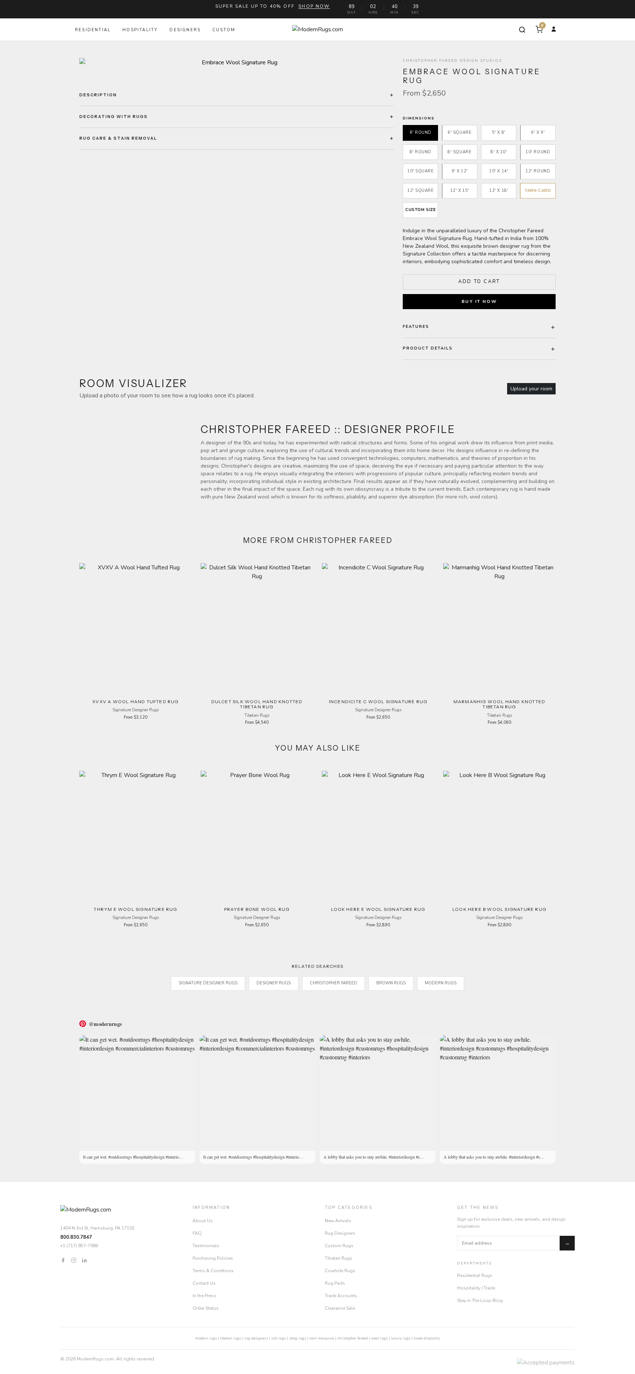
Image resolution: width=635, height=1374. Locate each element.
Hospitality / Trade (476, 1288)
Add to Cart (479, 281)
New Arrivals (338, 1221)
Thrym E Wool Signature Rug (135, 909)
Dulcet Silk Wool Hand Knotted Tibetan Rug (257, 704)
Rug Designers (340, 1233)
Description (98, 94)
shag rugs (297, 1338)
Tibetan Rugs (338, 1258)
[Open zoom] (236, 62)
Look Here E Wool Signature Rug (378, 909)
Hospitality (140, 30)
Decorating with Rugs (113, 116)
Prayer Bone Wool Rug (257, 909)
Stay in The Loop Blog (480, 1300)
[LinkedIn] (84, 1260)
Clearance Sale (340, 1308)
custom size (420, 209)
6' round (420, 132)
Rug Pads (335, 1283)
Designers (185, 30)
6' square (459, 132)
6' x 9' (538, 132)
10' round (537, 152)
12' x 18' (498, 190)
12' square (420, 190)
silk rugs (278, 1338)
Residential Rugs (474, 1275)
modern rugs (206, 1338)
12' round (537, 171)
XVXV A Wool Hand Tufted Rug (135, 701)
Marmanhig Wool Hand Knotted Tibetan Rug (499, 704)
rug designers (256, 1338)
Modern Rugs (440, 983)
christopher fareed (352, 1338)
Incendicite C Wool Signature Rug (378, 701)
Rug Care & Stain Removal (118, 138)
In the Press (204, 1296)
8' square (459, 152)
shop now (314, 6)
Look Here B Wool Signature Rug (499, 909)
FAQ (197, 1233)
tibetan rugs (230, 1338)
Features (416, 326)
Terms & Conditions (213, 1271)
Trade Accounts (341, 1296)
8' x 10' (499, 152)
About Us (203, 1221)
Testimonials (206, 1246)
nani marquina (321, 1338)
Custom (223, 30)
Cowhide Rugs (340, 1271)
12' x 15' (459, 190)
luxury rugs (400, 1338)
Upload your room (531, 388)
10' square (420, 171)
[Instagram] (73, 1260)
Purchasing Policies (213, 1258)
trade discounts (427, 1338)
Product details (428, 348)
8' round (420, 152)
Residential (93, 30)
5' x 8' (499, 132)
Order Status (206, 1308)
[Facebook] (63, 1260)
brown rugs (391, 983)
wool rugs (379, 1338)
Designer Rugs (273, 983)
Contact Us (204, 1283)
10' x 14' (498, 171)
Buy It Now (479, 301)
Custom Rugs (339, 1246)
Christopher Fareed (333, 983)
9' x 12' (460, 171)
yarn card (538, 190)
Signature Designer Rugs (208, 983)
